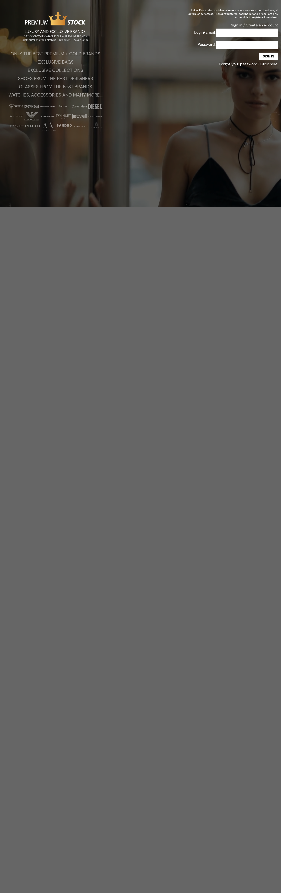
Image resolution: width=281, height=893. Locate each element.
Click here (268, 63)
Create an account (262, 25)
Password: (207, 44)
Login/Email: (205, 32)
